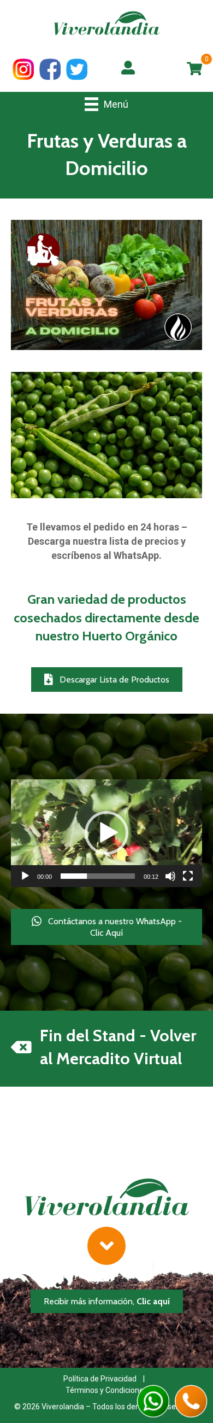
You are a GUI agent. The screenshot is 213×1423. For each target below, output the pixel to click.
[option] (106, 435)
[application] (106, 833)
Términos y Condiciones (106, 1390)
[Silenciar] (170, 876)
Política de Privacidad (100, 1378)
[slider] (98, 876)
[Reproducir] (25, 876)
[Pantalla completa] (187, 876)
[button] (106, 679)
